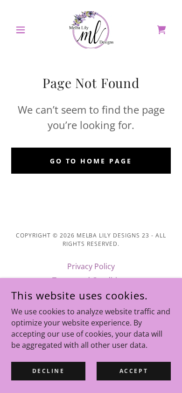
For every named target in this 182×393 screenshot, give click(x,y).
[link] (91, 29)
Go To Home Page (91, 160)
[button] (23, 29)
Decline (48, 371)
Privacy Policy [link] (91, 266)
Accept (133, 371)
